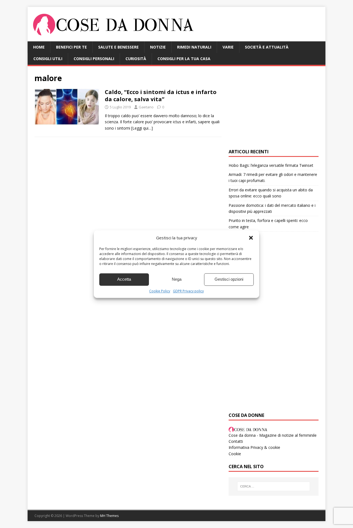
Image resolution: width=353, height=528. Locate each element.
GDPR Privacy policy (188, 291)
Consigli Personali (94, 58)
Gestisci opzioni (229, 279)
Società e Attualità (266, 47)
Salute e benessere (118, 47)
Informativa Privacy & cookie (254, 447)
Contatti (236, 441)
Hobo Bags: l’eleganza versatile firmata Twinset (271, 165)
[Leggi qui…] (142, 128)
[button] (251, 237)
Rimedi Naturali (194, 47)
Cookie (235, 453)
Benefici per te (71, 47)
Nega (176, 279)
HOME (39, 47)
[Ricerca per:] (273, 486)
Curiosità (135, 58)
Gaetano (146, 106)
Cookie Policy (159, 291)
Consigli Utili (47, 58)
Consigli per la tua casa (183, 58)
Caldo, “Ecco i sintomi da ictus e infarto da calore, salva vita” (160, 95)
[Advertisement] (274, 107)
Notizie (158, 47)
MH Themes (109, 515)
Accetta (124, 279)
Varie (228, 47)
